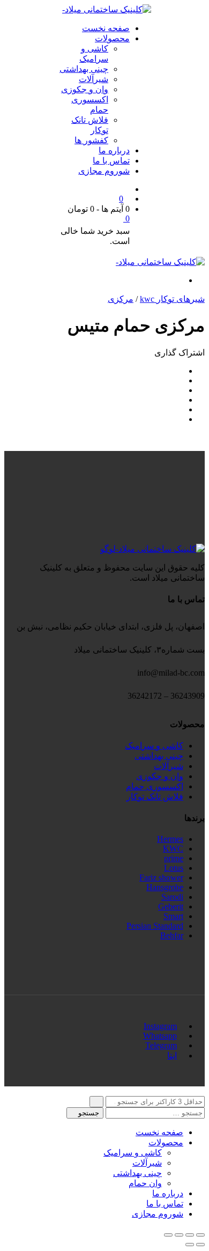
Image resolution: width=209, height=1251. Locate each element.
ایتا (172, 1055)
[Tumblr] (180, 409)
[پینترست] (180, 419)
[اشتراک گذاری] (189, 1235)
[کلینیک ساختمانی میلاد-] (106, 9)
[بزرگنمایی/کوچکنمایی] (168, 1235)
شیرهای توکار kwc (172, 299)
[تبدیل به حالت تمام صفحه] (179, 1235)
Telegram (161, 1045)
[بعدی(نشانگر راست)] (189, 1244)
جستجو (87, 1113)
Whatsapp (160, 1035)
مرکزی (120, 299)
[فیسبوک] (180, 370)
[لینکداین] (180, 399)
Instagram (160, 1026)
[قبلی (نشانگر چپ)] (200, 1244)
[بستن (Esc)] (200, 1235)
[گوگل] (180, 390)
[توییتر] (180, 380)
